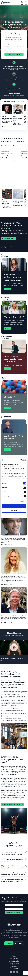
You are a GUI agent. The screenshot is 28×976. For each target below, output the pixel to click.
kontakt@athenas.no (14, 961)
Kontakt (9, 943)
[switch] (24, 488)
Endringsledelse (18, 201)
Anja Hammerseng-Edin (18, 118)
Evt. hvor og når (8, 49)
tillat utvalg (14, 510)
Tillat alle (14, 506)
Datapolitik (14, 966)
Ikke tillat (14, 515)
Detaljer (22, 501)
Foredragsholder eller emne (11, 44)
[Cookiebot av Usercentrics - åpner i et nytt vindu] (20, 460)
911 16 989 (19, 943)
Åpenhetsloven (14, 968)
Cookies (14, 965)
